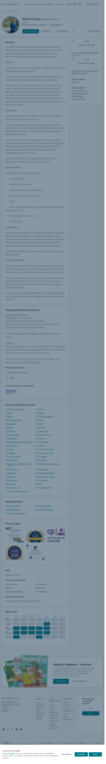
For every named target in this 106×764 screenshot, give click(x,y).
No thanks (81, 754)
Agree (95, 754)
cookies (11, 753)
